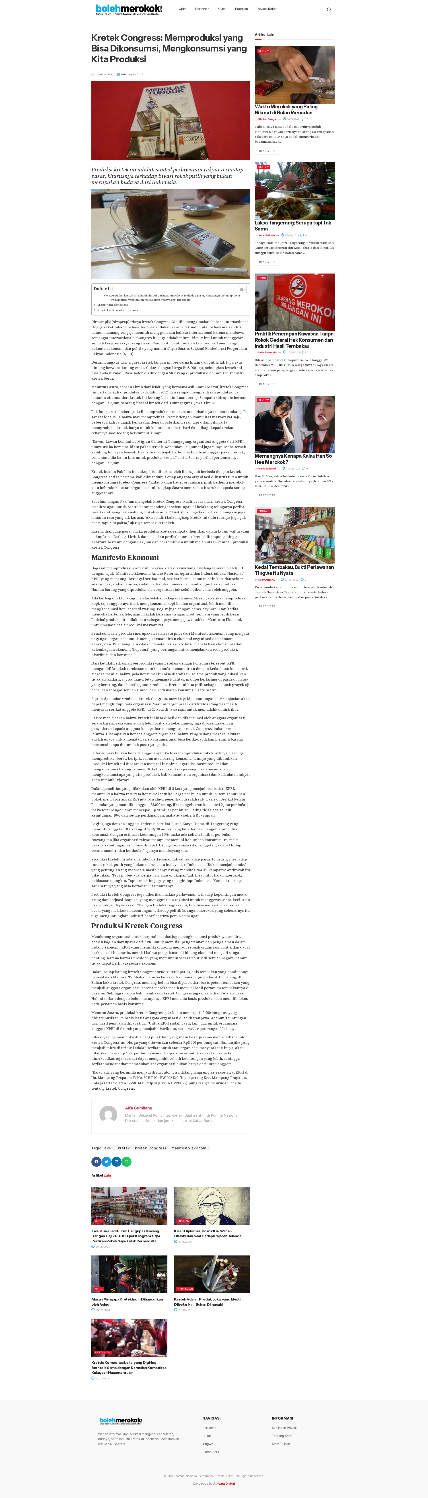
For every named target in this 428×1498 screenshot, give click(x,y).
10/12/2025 (102, 1378)
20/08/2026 (102, 1246)
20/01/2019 (294, 352)
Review (263, 50)
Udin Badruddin (267, 352)
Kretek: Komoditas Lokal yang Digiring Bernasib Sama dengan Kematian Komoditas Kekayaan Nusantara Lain (129, 1367)
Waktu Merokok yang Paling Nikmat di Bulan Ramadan (286, 110)
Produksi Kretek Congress (117, 310)
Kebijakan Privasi (284, 1428)
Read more (267, 151)
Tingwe (263, 511)
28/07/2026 (185, 1241)
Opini (182, 9)
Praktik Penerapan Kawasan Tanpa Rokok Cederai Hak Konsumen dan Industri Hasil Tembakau (294, 340)
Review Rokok (267, 9)
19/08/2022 (291, 579)
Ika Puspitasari (267, 468)
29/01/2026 (185, 1310)
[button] (96, 1162)
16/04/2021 (293, 119)
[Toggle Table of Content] (241, 289)
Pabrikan (241, 9)
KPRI (108, 1148)
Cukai (222, 9)
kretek (124, 1148)
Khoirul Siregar (267, 119)
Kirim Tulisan (281, 1444)
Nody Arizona (266, 579)
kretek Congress (150, 1148)
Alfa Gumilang (138, 1108)
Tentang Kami (282, 1436)
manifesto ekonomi (189, 1148)
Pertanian (202, 9)
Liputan (183, 1220)
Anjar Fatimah (266, 235)
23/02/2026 (102, 1310)
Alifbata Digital (224, 1483)
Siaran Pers (210, 1452)
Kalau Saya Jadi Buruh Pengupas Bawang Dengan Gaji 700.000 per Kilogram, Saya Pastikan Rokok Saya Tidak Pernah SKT (125, 1236)
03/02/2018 (291, 235)
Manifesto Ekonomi (112, 304)
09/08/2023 (292, 468)
